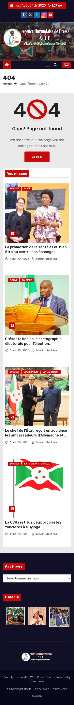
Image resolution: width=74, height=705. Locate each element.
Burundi (14, 188)
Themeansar (36, 681)
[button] (56, 64)
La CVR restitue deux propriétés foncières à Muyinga (33, 524)
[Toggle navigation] (47, 65)
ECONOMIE (42, 689)
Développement (51, 371)
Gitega (13, 280)
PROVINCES (60, 689)
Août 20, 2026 (19, 259)
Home (7, 84)
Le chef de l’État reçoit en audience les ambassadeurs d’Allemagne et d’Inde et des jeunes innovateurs (36, 435)
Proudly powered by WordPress (24, 677)
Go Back (37, 156)
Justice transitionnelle (37, 463)
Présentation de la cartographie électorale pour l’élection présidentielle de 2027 (33, 344)
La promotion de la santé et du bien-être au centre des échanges (36, 249)
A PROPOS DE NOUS (19, 689)
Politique (27, 280)
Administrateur (46, 259)
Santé (27, 188)
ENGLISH (37, 696)
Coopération (31, 371)
